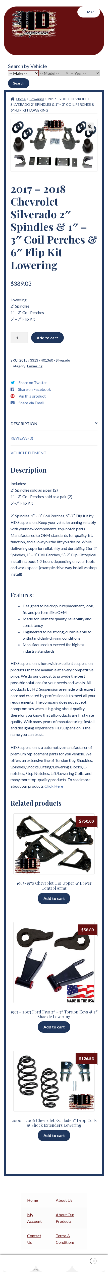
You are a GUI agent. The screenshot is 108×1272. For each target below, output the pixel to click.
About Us (64, 1200)
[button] (90, 127)
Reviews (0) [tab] (22, 438)
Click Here (53, 786)
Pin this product (32, 396)
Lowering (37, 99)
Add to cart (47, 337)
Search (18, 83)
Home (21, 99)
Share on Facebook (34, 389)
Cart (83, 1259)
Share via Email (31, 402)
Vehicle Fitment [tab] (28, 452)
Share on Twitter (33, 382)
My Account (18, 1263)
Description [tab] (24, 423)
